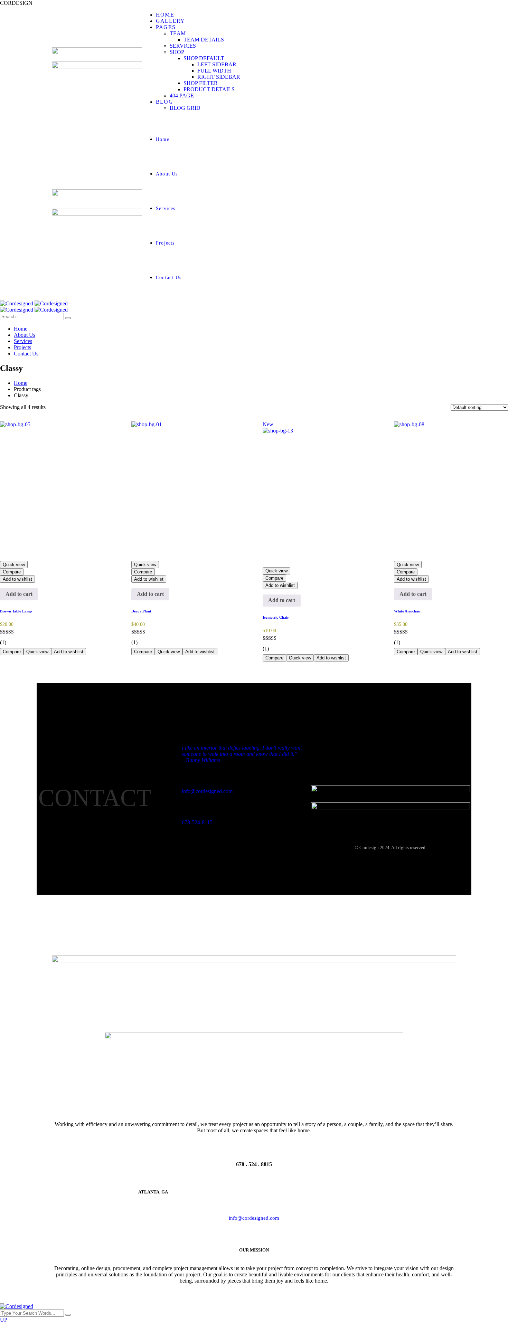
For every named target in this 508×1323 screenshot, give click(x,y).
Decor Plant (141, 611)
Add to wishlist (17, 579)
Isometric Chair (276, 617)
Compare (12, 571)
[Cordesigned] (34, 303)
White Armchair (407, 611)
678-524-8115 (197, 822)
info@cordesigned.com (207, 791)
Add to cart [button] (19, 594)
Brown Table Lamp (16, 611)
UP (3, 1320)
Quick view (14, 564)
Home (20, 383)
